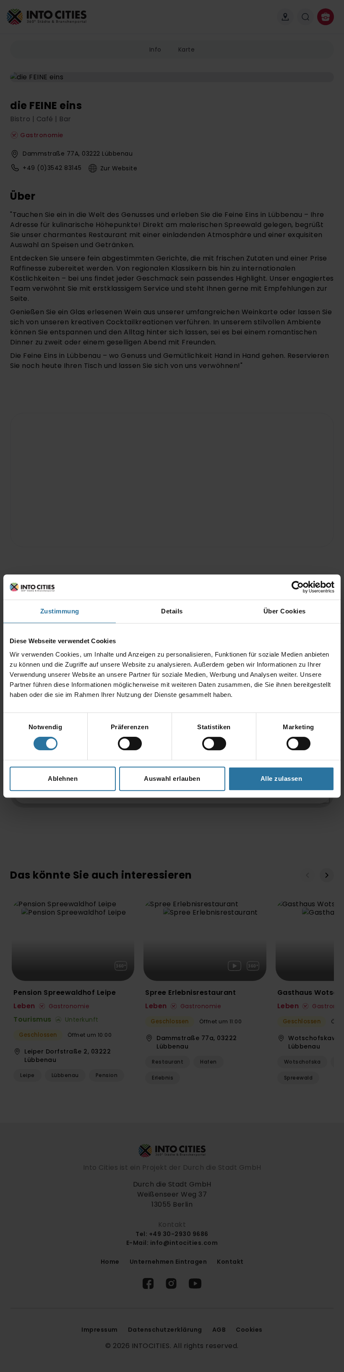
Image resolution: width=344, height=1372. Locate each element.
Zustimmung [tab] (59, 611)
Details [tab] (172, 611)
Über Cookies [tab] (284, 611)
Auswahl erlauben (172, 778)
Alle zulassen (281, 778)
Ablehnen (63, 778)
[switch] (130, 743)
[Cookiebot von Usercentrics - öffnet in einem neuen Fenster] (297, 587)
